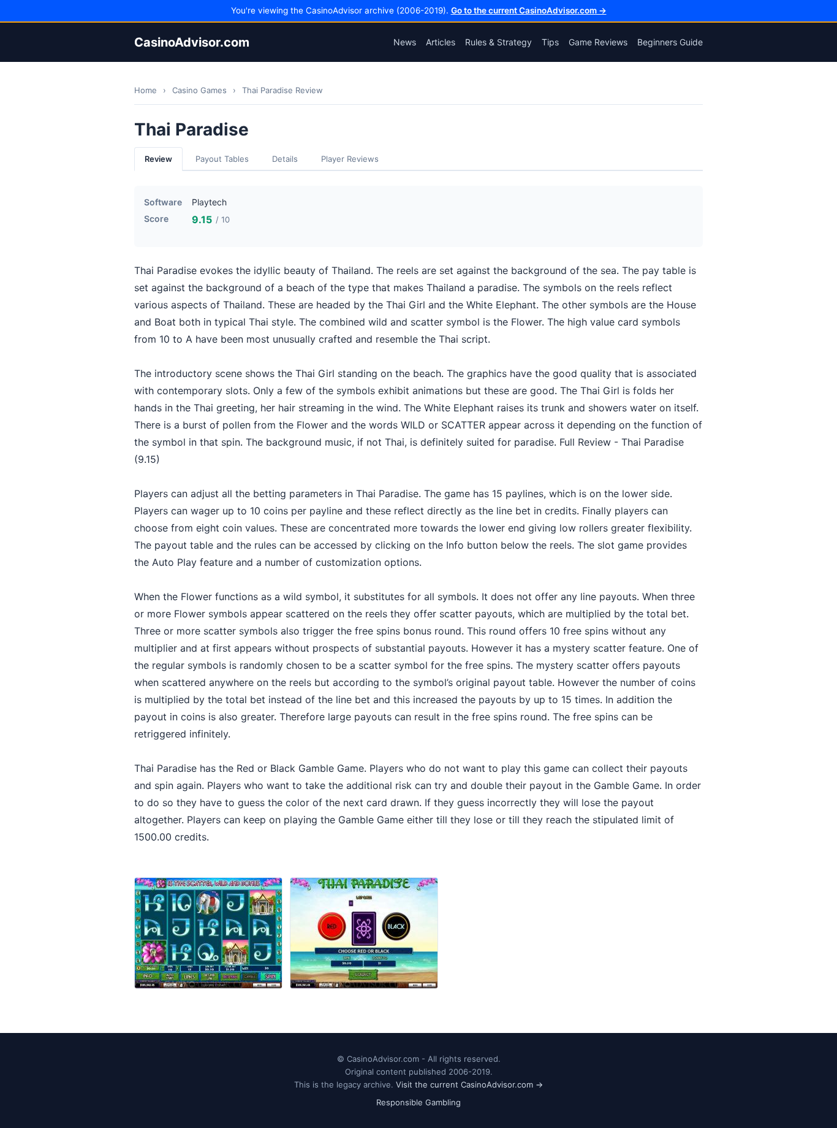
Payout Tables (222, 159)
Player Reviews (350, 159)
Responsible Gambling (418, 1102)
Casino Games (199, 90)
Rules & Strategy (498, 42)
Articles (440, 42)
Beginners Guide (670, 42)
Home (145, 90)
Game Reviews (598, 42)
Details (285, 159)
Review (158, 159)
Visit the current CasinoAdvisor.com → (469, 1084)
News (404, 42)
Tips (550, 42)
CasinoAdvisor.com (191, 42)
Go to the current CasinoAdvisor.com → (529, 10)
